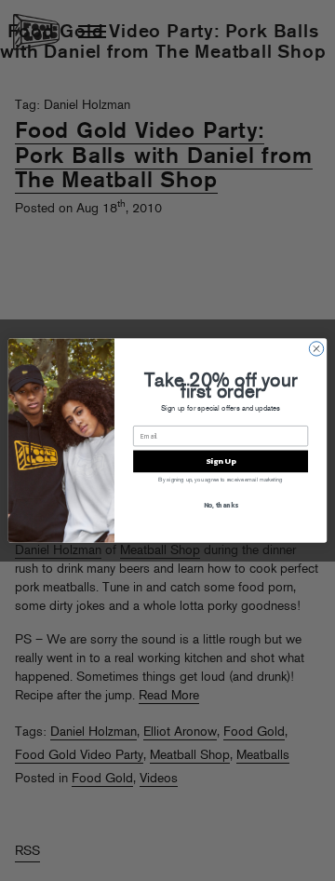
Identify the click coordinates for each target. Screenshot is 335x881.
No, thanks (221, 504)
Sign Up (220, 461)
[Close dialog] (316, 349)
